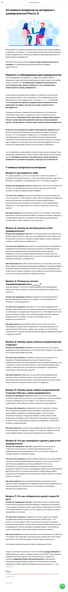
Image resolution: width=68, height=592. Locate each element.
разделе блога (11, 554)
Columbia (44, 100)
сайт (53, 564)
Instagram (9, 566)
